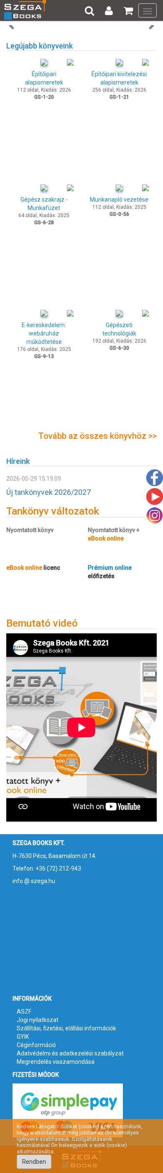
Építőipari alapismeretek (44, 78)
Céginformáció (36, 1045)
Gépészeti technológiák (119, 329)
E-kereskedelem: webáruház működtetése (44, 333)
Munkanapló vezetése (119, 199)
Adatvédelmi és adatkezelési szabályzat (70, 1053)
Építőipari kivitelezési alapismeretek (119, 78)
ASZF (24, 1011)
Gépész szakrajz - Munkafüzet (44, 203)
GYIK (23, 1036)
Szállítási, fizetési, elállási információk (66, 1028)
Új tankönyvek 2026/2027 (48, 492)
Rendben (34, 1161)
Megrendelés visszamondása (55, 1061)
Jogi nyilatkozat (38, 1020)
